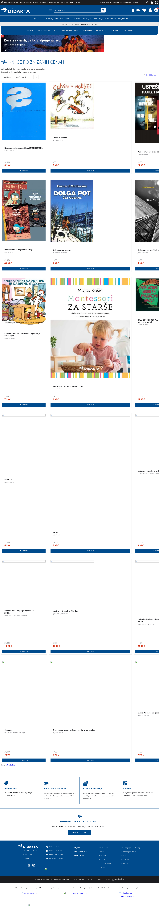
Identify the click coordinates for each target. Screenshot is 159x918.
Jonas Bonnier (143, 253)
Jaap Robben (9, 482)
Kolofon (90, 879)
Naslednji (154, 75)
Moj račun (125, 859)
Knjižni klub (103, 848)
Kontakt (102, 859)
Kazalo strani (104, 856)
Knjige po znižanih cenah (36, 62)
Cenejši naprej (7, 77)
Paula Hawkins (143, 154)
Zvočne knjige (129, 30)
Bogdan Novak (58, 733)
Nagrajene (87, 30)
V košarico (24, 171)
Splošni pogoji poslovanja (131, 848)
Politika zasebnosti (78, 879)
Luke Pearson (9, 252)
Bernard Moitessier (60, 253)
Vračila (123, 856)
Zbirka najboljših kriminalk (104, 19)
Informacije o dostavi (129, 852)
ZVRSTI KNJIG (32, 19)
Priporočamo (101, 30)
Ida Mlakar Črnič (10, 616)
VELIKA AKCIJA (44, 30)
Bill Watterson (58, 140)
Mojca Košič (57, 389)
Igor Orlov (56, 614)
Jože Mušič (56, 535)
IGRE (61, 19)
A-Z (30, 77)
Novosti (68, 19)
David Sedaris (9, 151)
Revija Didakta (124, 19)
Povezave (102, 867)
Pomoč (101, 852)
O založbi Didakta (105, 863)
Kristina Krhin (22, 616)
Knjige (77, 848)
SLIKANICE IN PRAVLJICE (82, 19)
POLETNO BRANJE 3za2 (49, 19)
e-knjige (115, 30)
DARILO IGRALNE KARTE (146, 624)
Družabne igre (81, 852)
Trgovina (64, 24)
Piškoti (99, 879)
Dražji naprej (21, 77)
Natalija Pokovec (143, 715)
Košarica (124, 863)
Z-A (36, 77)
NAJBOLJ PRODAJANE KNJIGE (66, 30)
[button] (50, 10)
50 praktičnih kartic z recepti (14, 733)
